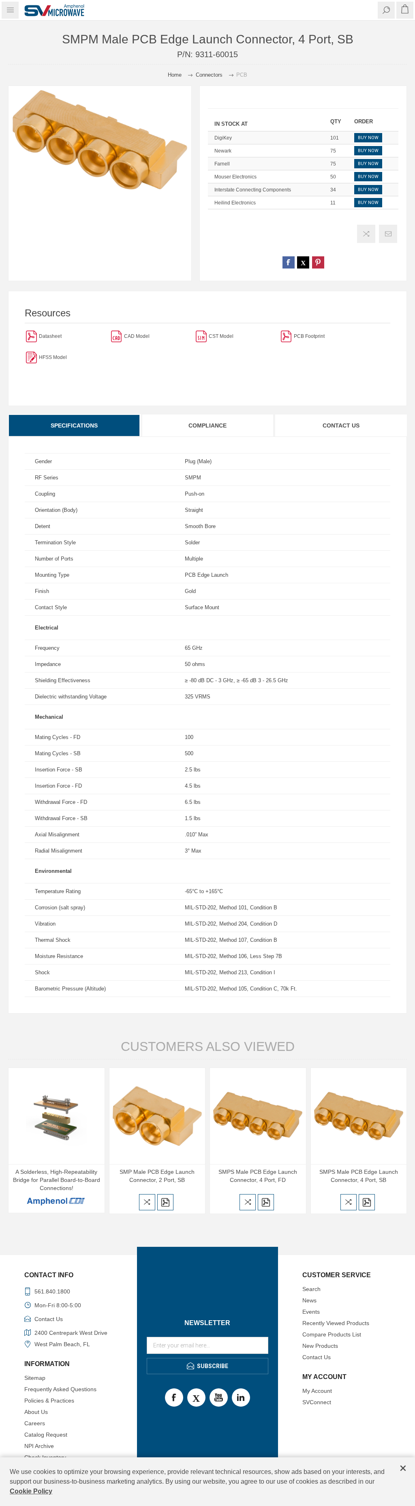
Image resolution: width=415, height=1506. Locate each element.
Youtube (219, 1397)
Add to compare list (366, 234)
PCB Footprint (309, 336)
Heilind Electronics (235, 203)
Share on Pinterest (318, 262)
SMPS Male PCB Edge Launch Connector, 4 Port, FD (257, 1176)
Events (311, 1311)
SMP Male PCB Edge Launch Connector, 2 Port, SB (157, 1176)
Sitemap (34, 1378)
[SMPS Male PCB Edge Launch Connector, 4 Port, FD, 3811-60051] (258, 1116)
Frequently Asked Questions (60, 1389)
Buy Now (368, 137)
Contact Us (341, 425)
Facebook (174, 1397)
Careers (34, 1423)
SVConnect (316, 1402)
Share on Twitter (303, 262)
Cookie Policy (31, 1491)
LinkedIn (241, 1397)
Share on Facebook (288, 262)
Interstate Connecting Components (252, 190)
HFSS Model (53, 357)
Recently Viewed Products (335, 1323)
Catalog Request (45, 1434)
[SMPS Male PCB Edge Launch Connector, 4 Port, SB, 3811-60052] (359, 1116)
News (309, 1300)
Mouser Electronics (235, 177)
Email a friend (388, 234)
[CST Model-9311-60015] (201, 336)
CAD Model (137, 336)
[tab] (74, 425)
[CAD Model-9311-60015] (116, 336)
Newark (222, 151)
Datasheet (50, 336)
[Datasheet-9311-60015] (31, 336)
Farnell (222, 164)
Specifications (74, 425)
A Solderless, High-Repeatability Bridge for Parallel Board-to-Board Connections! (56, 1180)
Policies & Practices (49, 1400)
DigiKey (223, 138)
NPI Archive (39, 1446)
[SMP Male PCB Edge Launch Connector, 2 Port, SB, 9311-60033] (157, 1116)
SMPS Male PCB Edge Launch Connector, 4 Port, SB (358, 1176)
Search (311, 1289)
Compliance (207, 425)
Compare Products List (331, 1334)
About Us (36, 1412)
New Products (320, 1346)
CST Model (221, 336)
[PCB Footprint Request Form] (286, 336)
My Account (317, 1391)
